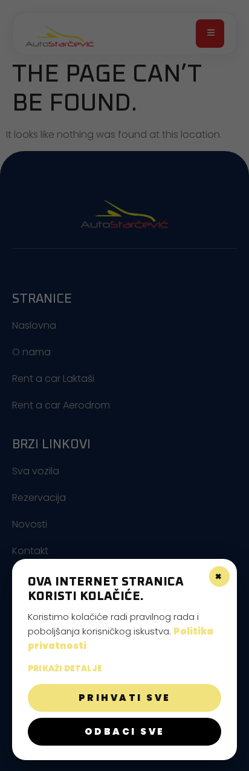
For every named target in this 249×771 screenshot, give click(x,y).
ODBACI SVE (125, 731)
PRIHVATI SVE (125, 697)
